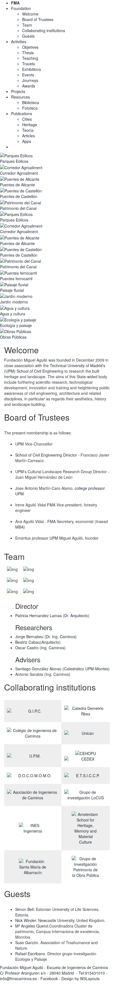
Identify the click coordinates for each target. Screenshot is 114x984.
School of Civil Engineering (38, 455)
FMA (51, 505)
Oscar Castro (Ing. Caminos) (40, 647)
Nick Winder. (26, 920)
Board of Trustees (37, 19)
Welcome (30, 14)
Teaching (30, 58)
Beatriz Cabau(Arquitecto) (38, 642)
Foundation (21, 8)
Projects (18, 91)
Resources (20, 97)
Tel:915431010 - (93, 973)
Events (28, 75)
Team (27, 25)
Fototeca (30, 108)
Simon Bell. (25, 909)
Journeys (30, 80)
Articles (28, 135)
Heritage (29, 124)
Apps (26, 141)
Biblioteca (30, 102)
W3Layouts (90, 978)
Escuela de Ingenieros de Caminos (77, 967)
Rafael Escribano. (30, 953)
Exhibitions (31, 69)
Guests (28, 36)
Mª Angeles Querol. (32, 926)
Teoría (27, 130)
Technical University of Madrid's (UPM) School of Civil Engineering (54, 368)
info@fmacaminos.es (18, 978)
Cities (27, 119)
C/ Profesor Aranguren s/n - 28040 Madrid (37, 973)
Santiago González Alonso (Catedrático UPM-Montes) (62, 668)
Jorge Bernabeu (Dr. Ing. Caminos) (46, 636)
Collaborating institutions (43, 30)
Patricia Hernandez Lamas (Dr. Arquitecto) (52, 615)
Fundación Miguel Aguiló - (23, 967)
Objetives (30, 47)
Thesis (28, 52)
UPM (19, 444)
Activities (18, 41)
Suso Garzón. (27, 942)
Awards (28, 86)
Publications (21, 113)
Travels (28, 63)
